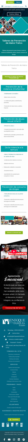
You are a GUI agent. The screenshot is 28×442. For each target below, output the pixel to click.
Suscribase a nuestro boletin (14, 411)
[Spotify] (23, 439)
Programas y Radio (14, 384)
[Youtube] (9, 439)
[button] (2, 6)
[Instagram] (14, 439)
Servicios (14, 364)
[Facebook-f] (4, 439)
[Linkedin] (18, 439)
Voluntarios (14, 404)
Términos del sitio (14, 351)
